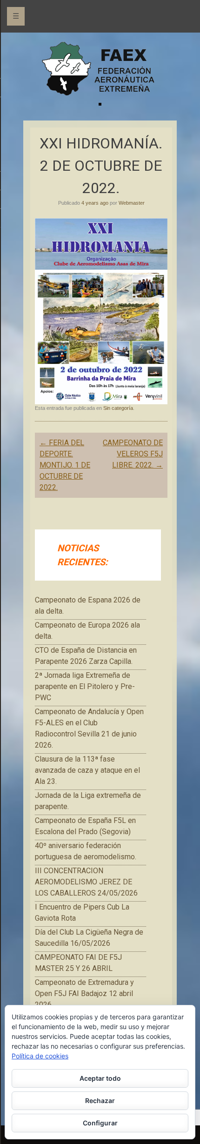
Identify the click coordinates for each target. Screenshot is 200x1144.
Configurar (100, 1123)
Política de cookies (40, 1056)
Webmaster (132, 203)
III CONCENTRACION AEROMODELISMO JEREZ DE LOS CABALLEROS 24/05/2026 (86, 881)
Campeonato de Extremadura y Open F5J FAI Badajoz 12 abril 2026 (84, 993)
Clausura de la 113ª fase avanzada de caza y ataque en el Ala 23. (87, 770)
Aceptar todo (100, 1078)
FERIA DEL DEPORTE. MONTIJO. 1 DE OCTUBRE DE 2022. (65, 465)
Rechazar (100, 1100)
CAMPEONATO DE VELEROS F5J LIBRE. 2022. (133, 453)
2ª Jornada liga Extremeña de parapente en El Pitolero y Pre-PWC (85, 686)
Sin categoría (118, 408)
